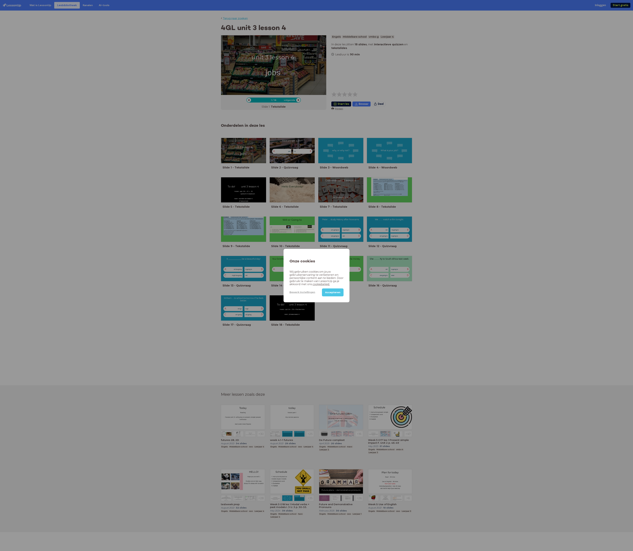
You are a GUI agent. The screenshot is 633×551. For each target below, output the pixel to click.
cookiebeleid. (321, 284)
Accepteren (332, 292)
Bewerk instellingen (302, 292)
